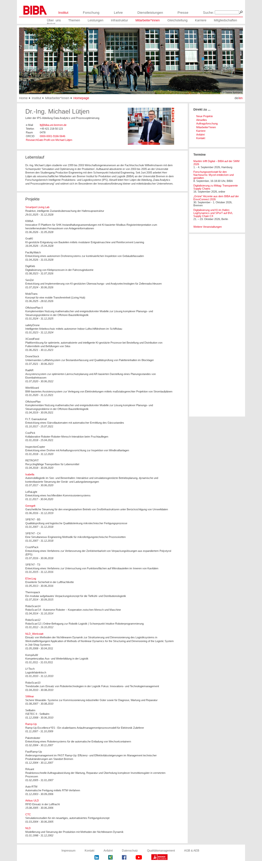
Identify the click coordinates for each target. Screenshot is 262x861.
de (236, 98)
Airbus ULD (32, 800)
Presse (183, 12)
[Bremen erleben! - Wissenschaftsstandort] (159, 857)
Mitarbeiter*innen (147, 20)
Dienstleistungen (150, 12)
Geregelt (30, 505)
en (241, 98)
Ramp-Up (31, 723)
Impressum (68, 850)
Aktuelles (201, 119)
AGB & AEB (191, 850)
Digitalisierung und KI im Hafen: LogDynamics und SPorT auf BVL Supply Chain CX (213, 213)
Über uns (54, 20)
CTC (28, 814)
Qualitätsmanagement (161, 850)
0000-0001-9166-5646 (52, 136)
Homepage (81, 98)
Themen (74, 20)
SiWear (29, 696)
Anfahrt (200, 134)
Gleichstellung (177, 20)
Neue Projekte (204, 116)
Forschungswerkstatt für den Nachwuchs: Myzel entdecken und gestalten (213, 174)
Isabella (29, 474)
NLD (28, 828)
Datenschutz (130, 850)
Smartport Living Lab (37, 207)
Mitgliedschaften (225, 20)
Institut (63, 12)
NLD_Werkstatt (34, 633)
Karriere (200, 20)
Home (23, 98)
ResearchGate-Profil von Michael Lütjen (49, 139)
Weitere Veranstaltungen (207, 226)
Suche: (208, 12)
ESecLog (30, 578)
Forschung (91, 12)
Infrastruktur (119, 20)
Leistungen (95, 20)
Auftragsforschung (207, 123)
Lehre (118, 12)
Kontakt (200, 138)
